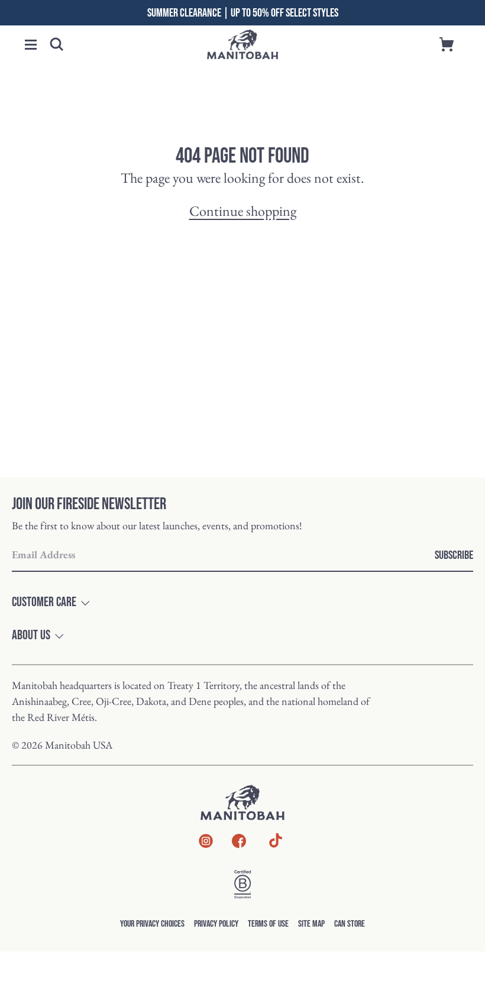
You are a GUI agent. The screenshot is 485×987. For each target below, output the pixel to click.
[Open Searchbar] (57, 44)
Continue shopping (242, 211)
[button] (31, 45)
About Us (31, 635)
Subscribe (454, 555)
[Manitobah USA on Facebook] (239, 843)
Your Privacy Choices (152, 924)
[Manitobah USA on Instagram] (206, 843)
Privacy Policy (216, 924)
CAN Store (349, 924)
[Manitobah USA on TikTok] (275, 846)
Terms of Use (268, 924)
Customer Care (44, 602)
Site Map (311, 924)
